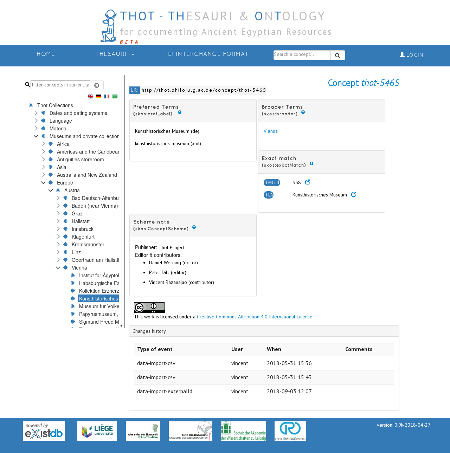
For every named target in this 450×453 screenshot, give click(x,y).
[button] (35, 112)
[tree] (60, 214)
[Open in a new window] (307, 182)
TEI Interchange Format (206, 54)
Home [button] (46, 54)
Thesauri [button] (112, 54)
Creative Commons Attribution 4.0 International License (255, 316)
